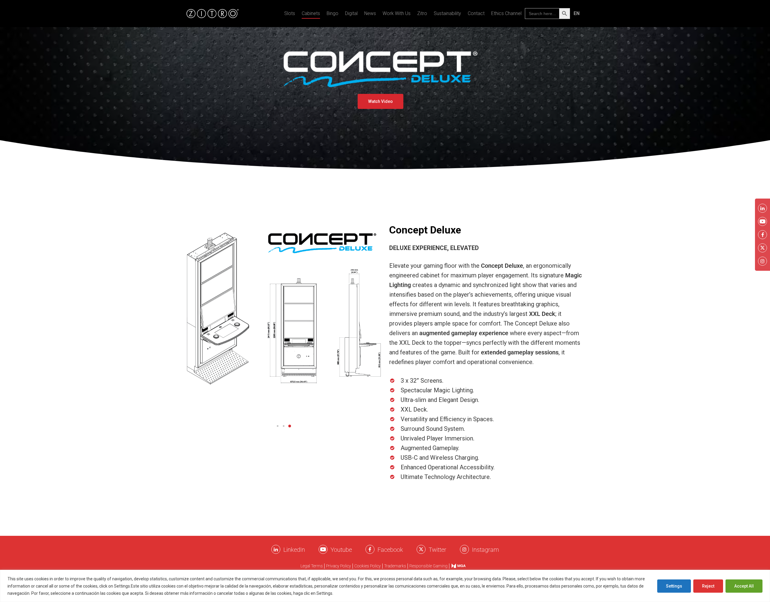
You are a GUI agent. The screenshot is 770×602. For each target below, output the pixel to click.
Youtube (341, 549)
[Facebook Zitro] (369, 549)
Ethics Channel (506, 13)
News (370, 13)
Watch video (380, 101)
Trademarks (395, 566)
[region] (385, 586)
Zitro (422, 13)
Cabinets (311, 13)
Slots (289, 13)
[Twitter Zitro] (421, 549)
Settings (674, 586)
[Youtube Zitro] (323, 549)
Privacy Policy (338, 566)
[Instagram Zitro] (464, 549)
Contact (476, 13)
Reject (708, 586)
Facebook (390, 549)
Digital (351, 13)
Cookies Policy (348, 593)
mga (455, 565)
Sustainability (447, 13)
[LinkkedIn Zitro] (275, 549)
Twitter (437, 549)
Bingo (332, 13)
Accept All (744, 586)
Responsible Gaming (428, 566)
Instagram (485, 549)
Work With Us (397, 13)
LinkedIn (294, 549)
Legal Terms (311, 566)
